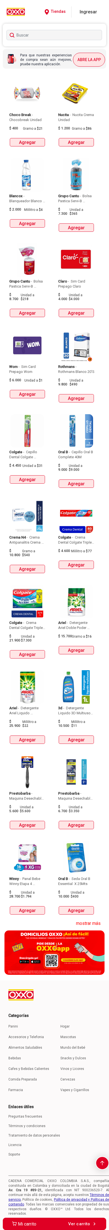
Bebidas (14, 1058)
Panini (13, 1026)
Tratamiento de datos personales (34, 1135)
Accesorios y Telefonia (26, 1037)
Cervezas (67, 1079)
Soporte (14, 1154)
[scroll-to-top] (102, 1163)
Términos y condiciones (27, 1126)
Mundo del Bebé (72, 1048)
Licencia (15, 1145)
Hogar (65, 1026)
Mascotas (68, 1037)
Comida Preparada (22, 1079)
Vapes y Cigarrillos (74, 1090)
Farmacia (15, 1090)
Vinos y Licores (72, 1069)
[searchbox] (54, 35)
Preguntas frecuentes (25, 1116)
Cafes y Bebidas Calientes (28, 1069)
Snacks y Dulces (73, 1058)
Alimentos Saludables (25, 1048)
